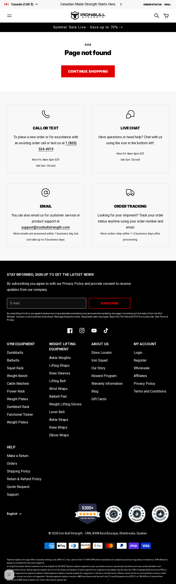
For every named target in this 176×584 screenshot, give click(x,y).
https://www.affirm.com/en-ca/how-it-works (87, 580)
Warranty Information (107, 384)
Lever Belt (57, 412)
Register (140, 360)
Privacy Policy (144, 384)
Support (13, 494)
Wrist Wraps (58, 389)
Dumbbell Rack (18, 407)
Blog (94, 391)
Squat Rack (15, 368)
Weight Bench (17, 376)
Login (138, 353)
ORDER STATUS (152, 4)
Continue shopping (88, 71)
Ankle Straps (58, 420)
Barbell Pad (58, 396)
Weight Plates (17, 399)
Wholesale (142, 368)
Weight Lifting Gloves (65, 404)
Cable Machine (18, 384)
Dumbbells (15, 353)
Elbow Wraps (59, 435)
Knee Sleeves (59, 373)
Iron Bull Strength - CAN (75, 533)
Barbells (13, 360)
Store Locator (101, 353)
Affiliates (140, 376)
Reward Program (104, 376)
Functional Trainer (20, 414)
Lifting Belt (57, 381)
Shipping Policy (18, 471)
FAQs (167, 4)
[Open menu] (9, 15)
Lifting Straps (59, 365)
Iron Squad (99, 360)
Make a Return (17, 456)
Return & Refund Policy (24, 479)
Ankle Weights (60, 358)
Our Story (98, 368)
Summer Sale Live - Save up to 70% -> (88, 27)
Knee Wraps (58, 427)
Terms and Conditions (150, 391)
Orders (12, 463)
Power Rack (16, 391)
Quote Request (18, 487)
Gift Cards (98, 399)
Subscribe (110, 303)
